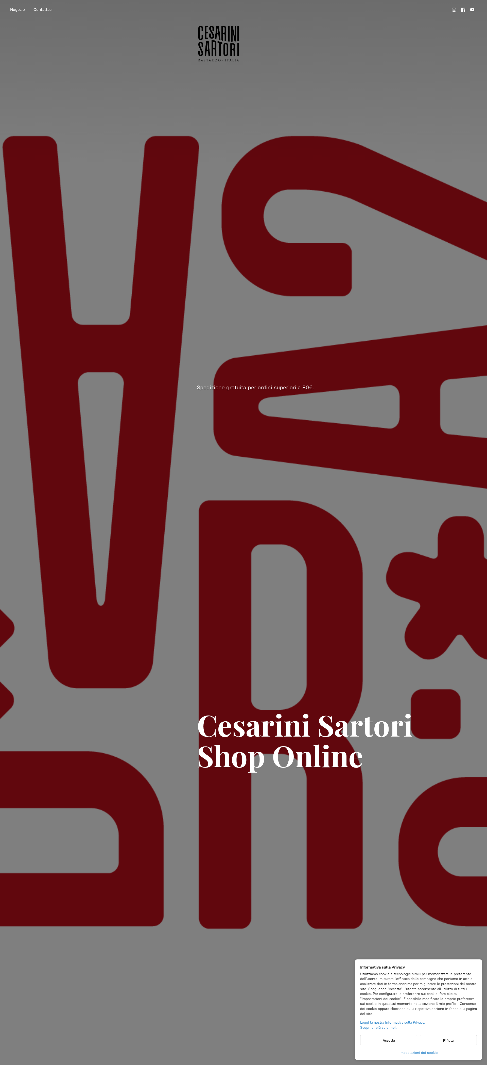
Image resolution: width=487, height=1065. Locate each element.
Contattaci (43, 9)
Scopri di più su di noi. (378, 1027)
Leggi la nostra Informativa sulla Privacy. (392, 1022)
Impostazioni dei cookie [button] (418, 1053)
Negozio (17, 9)
